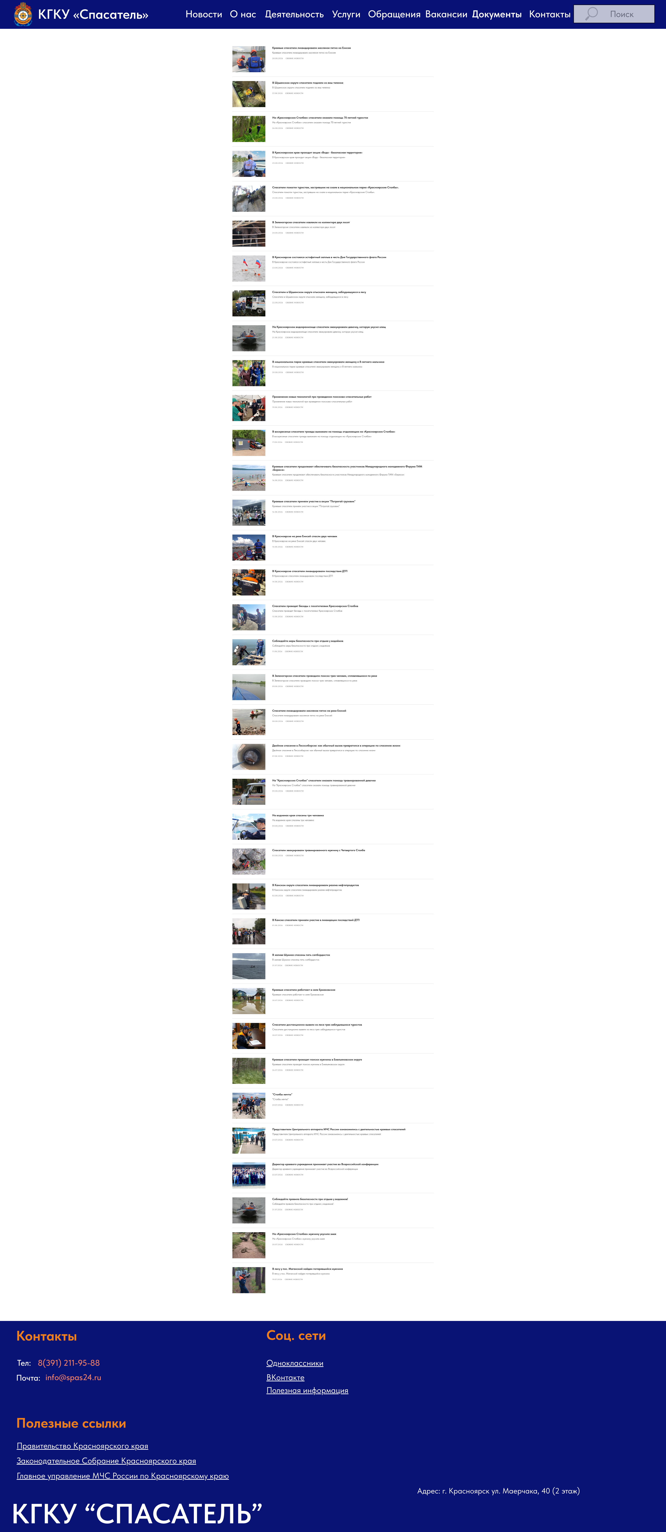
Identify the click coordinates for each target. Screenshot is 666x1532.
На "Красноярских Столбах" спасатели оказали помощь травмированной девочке (324, 780)
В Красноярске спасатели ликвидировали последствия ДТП (309, 571)
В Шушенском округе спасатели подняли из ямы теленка (307, 82)
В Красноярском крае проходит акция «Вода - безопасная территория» (317, 152)
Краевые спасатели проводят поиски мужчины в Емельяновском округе (317, 1059)
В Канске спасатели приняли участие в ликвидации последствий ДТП (316, 920)
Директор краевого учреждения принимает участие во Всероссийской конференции (325, 1164)
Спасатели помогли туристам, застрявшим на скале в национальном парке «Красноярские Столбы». (335, 187)
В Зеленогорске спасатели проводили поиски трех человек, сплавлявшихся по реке (324, 675)
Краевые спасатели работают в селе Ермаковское (303, 989)
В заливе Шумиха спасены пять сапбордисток (301, 954)
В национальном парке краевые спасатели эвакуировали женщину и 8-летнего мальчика (328, 361)
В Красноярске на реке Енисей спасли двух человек (304, 536)
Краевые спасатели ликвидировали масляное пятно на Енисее (311, 47)
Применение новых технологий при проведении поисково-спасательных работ (322, 396)
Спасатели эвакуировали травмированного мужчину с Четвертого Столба (318, 850)
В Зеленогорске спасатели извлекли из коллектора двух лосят (311, 222)
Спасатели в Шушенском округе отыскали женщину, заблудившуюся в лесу (319, 292)
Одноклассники (294, 1363)
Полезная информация (307, 1390)
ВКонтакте (285, 1377)
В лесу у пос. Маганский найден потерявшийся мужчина (307, 1268)
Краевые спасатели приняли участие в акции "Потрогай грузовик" (313, 501)
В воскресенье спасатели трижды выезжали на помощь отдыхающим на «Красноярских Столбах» (333, 431)
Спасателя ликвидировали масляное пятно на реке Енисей (309, 710)
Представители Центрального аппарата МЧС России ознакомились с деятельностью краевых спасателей (338, 1129)
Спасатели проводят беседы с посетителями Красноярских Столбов (315, 606)
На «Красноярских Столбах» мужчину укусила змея (304, 1234)
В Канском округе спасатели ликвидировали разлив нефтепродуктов (315, 885)
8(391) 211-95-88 (69, 1363)
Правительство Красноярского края (82, 1446)
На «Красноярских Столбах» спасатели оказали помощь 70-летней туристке (320, 117)
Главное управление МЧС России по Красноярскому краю (123, 1476)
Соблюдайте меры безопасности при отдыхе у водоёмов (307, 641)
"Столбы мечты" (282, 1094)
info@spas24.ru (73, 1377)
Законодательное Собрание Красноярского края (106, 1460)
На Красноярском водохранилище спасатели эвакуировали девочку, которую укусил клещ (329, 327)
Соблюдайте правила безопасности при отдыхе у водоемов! (310, 1199)
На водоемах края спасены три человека (298, 815)
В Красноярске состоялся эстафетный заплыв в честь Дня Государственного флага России (329, 257)
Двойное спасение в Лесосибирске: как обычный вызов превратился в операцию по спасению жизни (336, 745)
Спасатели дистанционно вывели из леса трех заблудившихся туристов (317, 1024)
